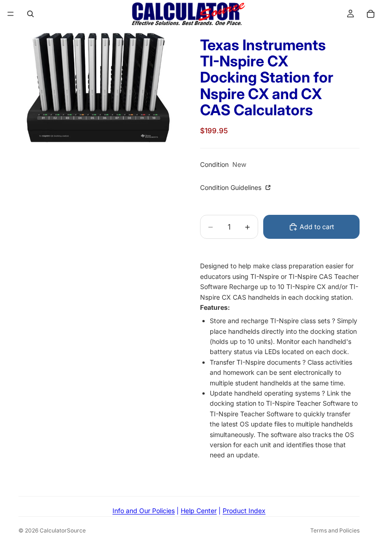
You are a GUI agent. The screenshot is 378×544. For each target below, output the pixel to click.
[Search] (30, 14)
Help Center (199, 510)
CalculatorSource (63, 530)
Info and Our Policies (143, 510)
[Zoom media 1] (98, 88)
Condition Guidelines (231, 187)
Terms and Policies (335, 530)
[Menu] (10, 13)
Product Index (244, 510)
